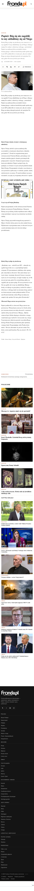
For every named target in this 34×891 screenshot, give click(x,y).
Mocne (3, 822)
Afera (2, 808)
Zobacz (3, 824)
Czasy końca (4, 794)
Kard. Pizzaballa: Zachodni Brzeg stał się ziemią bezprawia (16, 438)
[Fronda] (17, 4)
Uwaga (3, 600)
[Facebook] (6, 708)
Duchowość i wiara (8, 779)
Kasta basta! (4, 720)
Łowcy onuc (4, 756)
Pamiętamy (4, 728)
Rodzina (3, 842)
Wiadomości (4, 864)
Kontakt (13, 878)
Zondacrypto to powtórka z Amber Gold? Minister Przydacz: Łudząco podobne (16, 524)
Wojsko (3, 725)
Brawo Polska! (4, 717)
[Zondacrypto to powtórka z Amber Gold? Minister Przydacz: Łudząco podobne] (17, 511)
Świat (3, 759)
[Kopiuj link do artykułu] (18, 66)
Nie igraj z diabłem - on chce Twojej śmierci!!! (12, 577)
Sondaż (3, 730)
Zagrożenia (4, 575)
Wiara (2, 786)
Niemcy (3, 773)
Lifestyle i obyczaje (8, 833)
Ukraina (3, 748)
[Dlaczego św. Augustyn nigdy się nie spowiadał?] (17, 397)
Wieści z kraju (4, 733)
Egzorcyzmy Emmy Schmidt (10, 465)
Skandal (3, 806)
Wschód (4, 742)
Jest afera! (5, 802)
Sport (2, 859)
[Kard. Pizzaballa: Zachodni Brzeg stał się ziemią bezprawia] (17, 424)
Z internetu (4, 857)
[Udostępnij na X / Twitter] (7, 66)
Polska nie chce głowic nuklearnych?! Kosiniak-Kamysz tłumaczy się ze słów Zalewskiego (14, 656)
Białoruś (3, 751)
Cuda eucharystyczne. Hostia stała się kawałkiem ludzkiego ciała (16, 492)
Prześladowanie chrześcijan (8, 796)
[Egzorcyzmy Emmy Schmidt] (17, 452)
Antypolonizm (4, 738)
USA (2, 768)
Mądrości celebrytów (6, 816)
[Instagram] (13, 708)
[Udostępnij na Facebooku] (3, 66)
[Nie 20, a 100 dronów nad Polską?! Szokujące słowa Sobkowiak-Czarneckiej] (17, 537)
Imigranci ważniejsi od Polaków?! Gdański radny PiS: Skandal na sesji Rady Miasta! (16, 630)
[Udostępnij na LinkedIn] (11, 66)
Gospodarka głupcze (6, 854)
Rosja (2, 745)
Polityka (4, 521)
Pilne (2, 862)
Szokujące (4, 548)
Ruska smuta (4, 753)
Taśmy (2, 827)
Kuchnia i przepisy (5, 836)
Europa (3, 765)
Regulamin (10, 876)
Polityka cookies (5, 878)
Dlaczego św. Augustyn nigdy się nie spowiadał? (15, 411)
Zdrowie (3, 839)
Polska (3, 714)
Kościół (3, 32)
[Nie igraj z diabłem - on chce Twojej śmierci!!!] (17, 564)
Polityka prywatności (19, 876)
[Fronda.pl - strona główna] (17, 693)
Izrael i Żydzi (4, 776)
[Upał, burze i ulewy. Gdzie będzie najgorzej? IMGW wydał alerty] (17, 590)
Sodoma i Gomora (6, 819)
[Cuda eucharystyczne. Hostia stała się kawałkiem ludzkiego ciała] (17, 478)
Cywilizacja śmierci (6, 791)
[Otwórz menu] (3, 4)
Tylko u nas (4, 849)
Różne (2, 851)
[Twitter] (2, 708)
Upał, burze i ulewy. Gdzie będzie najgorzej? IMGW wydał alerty (15, 603)
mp (2, 61)
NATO (2, 771)
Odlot (2, 811)
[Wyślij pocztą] (15, 66)
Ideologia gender (5, 799)
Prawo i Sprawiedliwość (7, 736)
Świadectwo (4, 788)
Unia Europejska (5, 763)
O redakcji (3, 876)
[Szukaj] (31, 4)
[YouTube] (10, 708)
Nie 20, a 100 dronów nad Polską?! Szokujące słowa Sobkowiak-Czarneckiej (16, 551)
